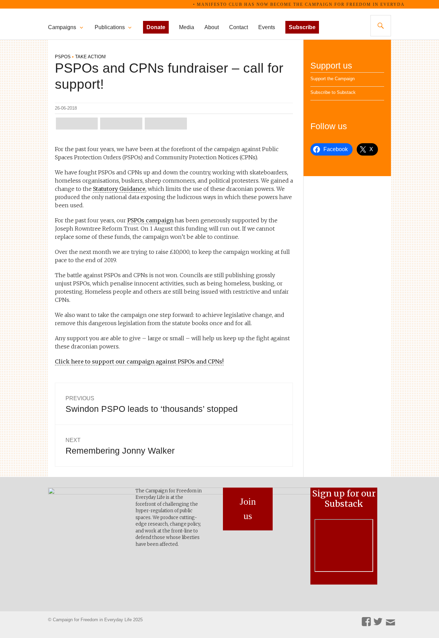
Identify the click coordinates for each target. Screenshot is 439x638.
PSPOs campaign (150, 220)
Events (266, 27)
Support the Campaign (332, 78)
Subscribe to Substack (333, 92)
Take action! (90, 56)
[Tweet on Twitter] (77, 124)
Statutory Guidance (119, 188)
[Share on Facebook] (121, 124)
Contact (238, 27)
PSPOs (63, 56)
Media (186, 27)
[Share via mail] (166, 124)
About (211, 27)
